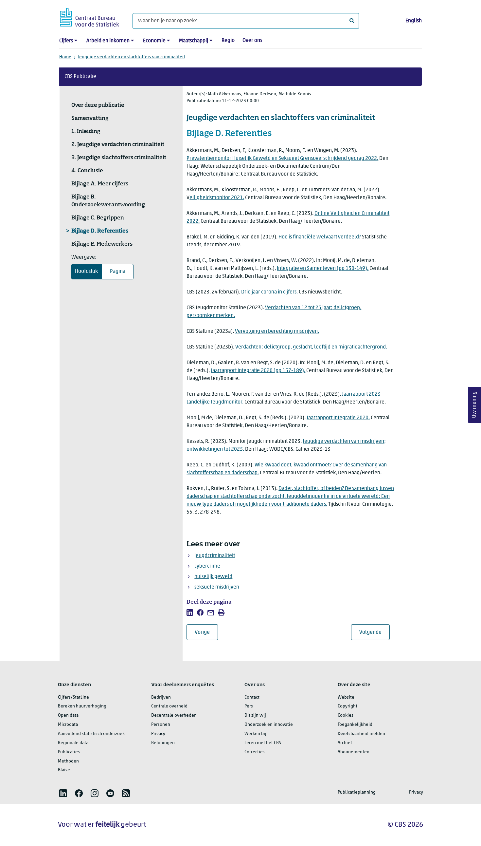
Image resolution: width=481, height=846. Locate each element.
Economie (154, 41)
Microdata (68, 725)
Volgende (374, 632)
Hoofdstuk (86, 271)
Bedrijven (161, 697)
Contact (251, 697)
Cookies (345, 715)
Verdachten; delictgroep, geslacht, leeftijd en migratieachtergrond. (311, 347)
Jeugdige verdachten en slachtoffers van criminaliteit (131, 57)
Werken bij (255, 734)
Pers (248, 706)
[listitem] (190, 612)
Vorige (206, 632)
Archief (345, 743)
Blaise (64, 770)
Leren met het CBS (262, 743)
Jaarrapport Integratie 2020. (338, 418)
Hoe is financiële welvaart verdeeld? (319, 237)
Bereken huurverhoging (82, 706)
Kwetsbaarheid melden (361, 734)
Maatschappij (193, 41)
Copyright (347, 706)
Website (346, 697)
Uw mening (474, 404)
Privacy (158, 734)
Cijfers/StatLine (73, 697)
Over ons (252, 40)
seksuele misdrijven (216, 587)
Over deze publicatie (97, 105)
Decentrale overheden (174, 715)
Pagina (117, 271)
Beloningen (163, 743)
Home (65, 57)
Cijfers (66, 41)
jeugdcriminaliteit (214, 555)
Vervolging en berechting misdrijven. (277, 331)
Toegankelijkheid (355, 725)
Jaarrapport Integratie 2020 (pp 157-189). (258, 370)
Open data (68, 715)
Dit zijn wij (255, 715)
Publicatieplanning (357, 792)
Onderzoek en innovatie (268, 725)
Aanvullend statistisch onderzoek (91, 734)
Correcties (254, 752)
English (413, 21)
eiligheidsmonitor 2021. (216, 197)
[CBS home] (89, 16)
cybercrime (207, 566)
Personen (160, 725)
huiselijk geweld (213, 576)
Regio (228, 40)
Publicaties (69, 752)
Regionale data (73, 743)
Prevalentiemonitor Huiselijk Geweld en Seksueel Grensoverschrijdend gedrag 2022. (282, 158)
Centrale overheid (169, 706)
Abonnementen (353, 752)
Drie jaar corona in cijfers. (269, 292)
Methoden (68, 761)
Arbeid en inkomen (108, 41)
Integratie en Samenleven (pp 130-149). (322, 268)
